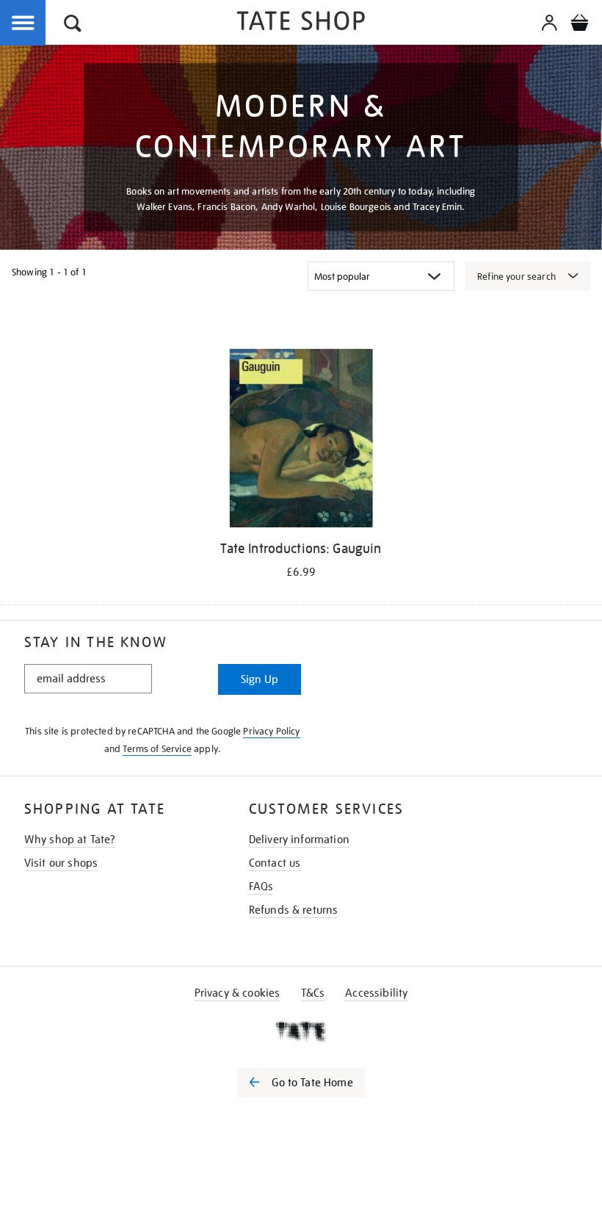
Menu (23, 23)
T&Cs (313, 993)
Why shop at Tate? (70, 839)
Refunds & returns (293, 910)
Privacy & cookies (237, 993)
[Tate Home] (301, 1031)
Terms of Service (157, 749)
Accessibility (376, 993)
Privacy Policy (271, 731)
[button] (72, 25)
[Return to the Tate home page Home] (301, 23)
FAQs (261, 886)
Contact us (275, 863)
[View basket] (579, 25)
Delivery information (299, 839)
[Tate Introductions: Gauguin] (300, 441)
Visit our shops (61, 863)
